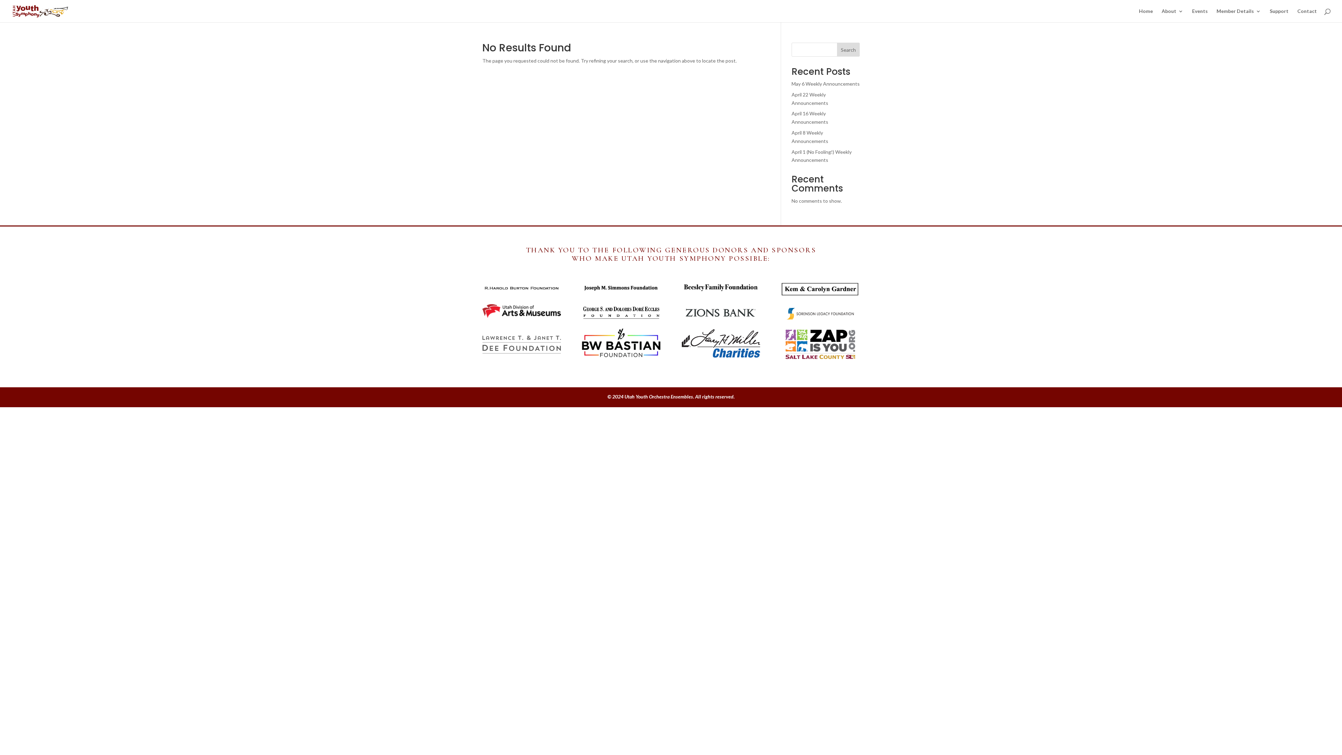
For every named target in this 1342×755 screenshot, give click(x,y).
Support (1279, 11)
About (1169, 11)
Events (1200, 11)
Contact (1307, 11)
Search (848, 50)
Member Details (1235, 11)
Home (1146, 11)
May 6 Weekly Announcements (826, 84)
